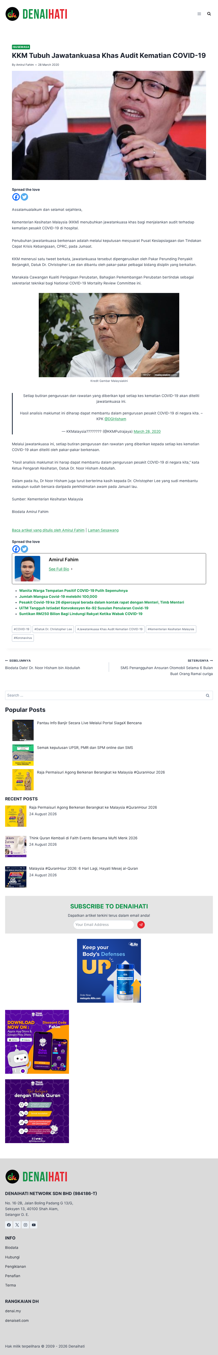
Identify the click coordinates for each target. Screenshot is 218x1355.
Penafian (12, 1276)
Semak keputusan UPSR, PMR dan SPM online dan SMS (85, 747)
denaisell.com (17, 1320)
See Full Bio (59, 569)
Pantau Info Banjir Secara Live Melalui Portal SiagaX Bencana (89, 723)
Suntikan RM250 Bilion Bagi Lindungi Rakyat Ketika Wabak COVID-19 (80, 614)
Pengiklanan (15, 1266)
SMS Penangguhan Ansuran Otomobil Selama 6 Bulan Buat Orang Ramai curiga (166, 667)
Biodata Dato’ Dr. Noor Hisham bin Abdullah (42, 664)
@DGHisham (115, 419)
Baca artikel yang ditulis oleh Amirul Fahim (48, 530)
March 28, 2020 (147, 431)
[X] (17, 1225)
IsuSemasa (21, 47)
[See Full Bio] (71, 569)
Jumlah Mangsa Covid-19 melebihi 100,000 (58, 596)
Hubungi (12, 1257)
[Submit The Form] (141, 924)
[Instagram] (25, 1225)
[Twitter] (24, 197)
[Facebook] (16, 197)
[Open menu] (199, 13)
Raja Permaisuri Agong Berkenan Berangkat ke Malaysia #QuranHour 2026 (101, 772)
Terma (10, 1285)
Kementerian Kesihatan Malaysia (171, 629)
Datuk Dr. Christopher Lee (53, 629)
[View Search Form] (209, 14)
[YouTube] (33, 1225)
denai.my (13, 1311)
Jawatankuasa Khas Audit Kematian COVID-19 (109, 629)
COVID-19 (21, 629)
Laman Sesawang (103, 530)
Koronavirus (23, 638)
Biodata (11, 1248)
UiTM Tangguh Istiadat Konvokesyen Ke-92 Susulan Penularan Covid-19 (83, 608)
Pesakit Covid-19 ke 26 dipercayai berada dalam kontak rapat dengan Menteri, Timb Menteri (101, 602)
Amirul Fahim (25, 64)
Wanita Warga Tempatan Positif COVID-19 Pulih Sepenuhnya (73, 590)
